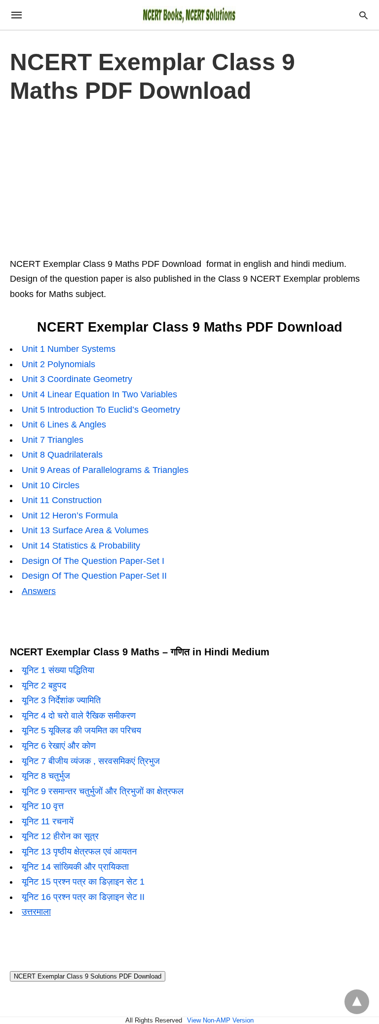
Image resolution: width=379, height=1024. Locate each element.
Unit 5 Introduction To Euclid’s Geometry (101, 410)
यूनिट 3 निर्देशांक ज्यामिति (61, 700)
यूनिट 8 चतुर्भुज (46, 776)
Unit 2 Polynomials (58, 364)
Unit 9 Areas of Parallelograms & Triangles (105, 470)
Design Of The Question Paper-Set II (94, 576)
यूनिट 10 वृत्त (43, 806)
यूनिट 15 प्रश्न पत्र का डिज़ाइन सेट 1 (83, 882)
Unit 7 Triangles (52, 440)
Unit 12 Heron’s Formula (70, 515)
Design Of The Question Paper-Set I (93, 561)
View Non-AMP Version (220, 1020)
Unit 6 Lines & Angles (64, 424)
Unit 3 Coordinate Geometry (77, 379)
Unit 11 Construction (62, 500)
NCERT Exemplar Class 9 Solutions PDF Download (87, 976)
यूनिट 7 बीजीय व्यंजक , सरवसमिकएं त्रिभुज (91, 761)
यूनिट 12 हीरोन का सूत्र (60, 836)
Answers (39, 591)
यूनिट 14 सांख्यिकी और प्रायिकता (75, 867)
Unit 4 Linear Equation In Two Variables (99, 394)
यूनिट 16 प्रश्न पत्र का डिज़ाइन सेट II (83, 897)
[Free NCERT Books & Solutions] (189, 15)
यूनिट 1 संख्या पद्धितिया (58, 670)
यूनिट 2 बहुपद (44, 685)
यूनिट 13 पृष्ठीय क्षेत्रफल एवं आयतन (79, 851)
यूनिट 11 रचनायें (48, 821)
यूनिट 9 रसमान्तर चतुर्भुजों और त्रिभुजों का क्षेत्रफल (103, 791)
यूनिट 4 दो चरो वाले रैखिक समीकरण (79, 716)
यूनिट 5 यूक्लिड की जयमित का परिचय (81, 730)
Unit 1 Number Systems (68, 349)
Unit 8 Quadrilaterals (62, 455)
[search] (363, 15)
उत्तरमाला (36, 912)
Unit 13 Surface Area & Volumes (85, 530)
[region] (189, 178)
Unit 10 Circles (50, 485)
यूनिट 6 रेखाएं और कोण (59, 746)
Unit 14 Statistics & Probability (81, 546)
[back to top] (356, 1001)
